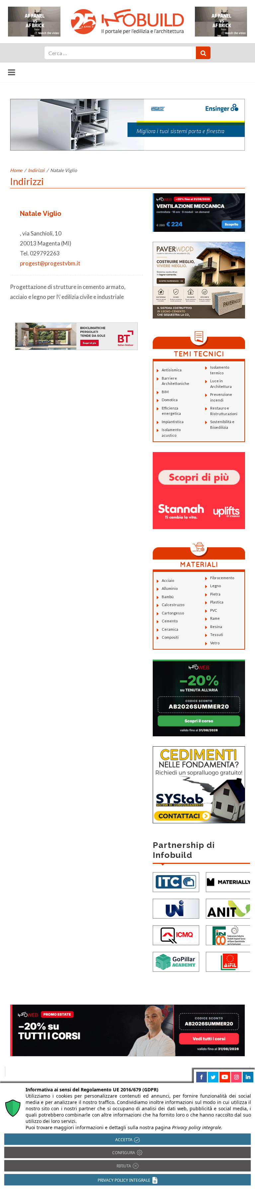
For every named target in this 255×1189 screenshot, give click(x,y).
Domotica (170, 400)
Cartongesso (173, 613)
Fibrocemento (222, 578)
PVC (213, 610)
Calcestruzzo (173, 604)
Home (16, 170)
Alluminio (170, 588)
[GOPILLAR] (176, 961)
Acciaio (168, 580)
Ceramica (170, 629)
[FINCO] (229, 934)
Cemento (170, 621)
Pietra (215, 594)
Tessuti (216, 634)
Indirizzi (36, 170)
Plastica (216, 602)
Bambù (168, 596)
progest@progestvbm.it (50, 263)
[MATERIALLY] (229, 881)
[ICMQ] (176, 934)
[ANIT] (229, 907)
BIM (165, 392)
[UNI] (176, 907)
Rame (215, 618)
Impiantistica (173, 421)
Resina (216, 626)
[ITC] (176, 881)
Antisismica (172, 370)
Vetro (214, 643)
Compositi (170, 637)
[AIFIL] (229, 961)
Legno (215, 586)
